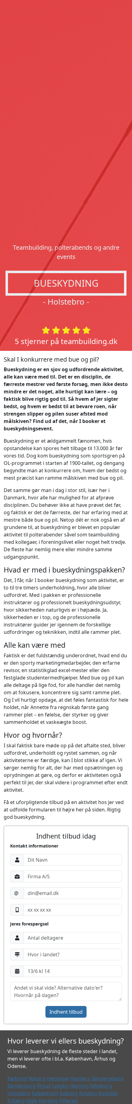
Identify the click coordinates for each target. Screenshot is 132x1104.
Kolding (88, 1093)
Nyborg (37, 1078)
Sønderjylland (107, 1078)
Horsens (48, 1100)
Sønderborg (21, 1085)
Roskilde (108, 1093)
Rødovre (17, 1078)
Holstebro (19, 1093)
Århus (44, 1085)
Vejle (31, 1100)
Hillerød (68, 1100)
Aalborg (69, 1093)
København (45, 1093)
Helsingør (58, 1078)
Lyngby (60, 1085)
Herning (79, 1085)
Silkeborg (101, 1085)
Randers (80, 1078)
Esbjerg (16, 1100)
